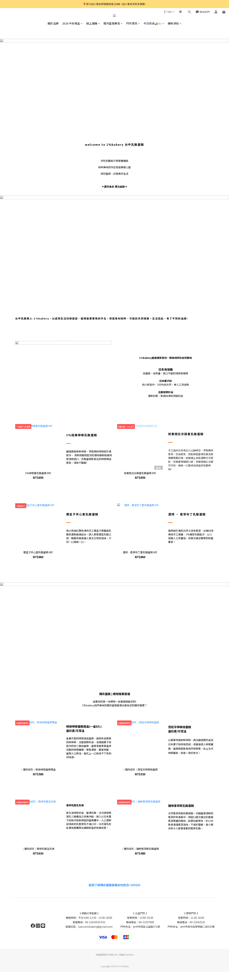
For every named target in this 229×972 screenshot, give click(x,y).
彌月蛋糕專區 (111, 23)
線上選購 (91, 23)
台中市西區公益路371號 (146, 926)
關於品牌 (53, 23)
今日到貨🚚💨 (152, 23)
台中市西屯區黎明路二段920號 (197, 926)
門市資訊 (131, 23)
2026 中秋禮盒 (71, 23)
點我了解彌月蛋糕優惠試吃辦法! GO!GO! (114, 885)
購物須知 (173, 23)
